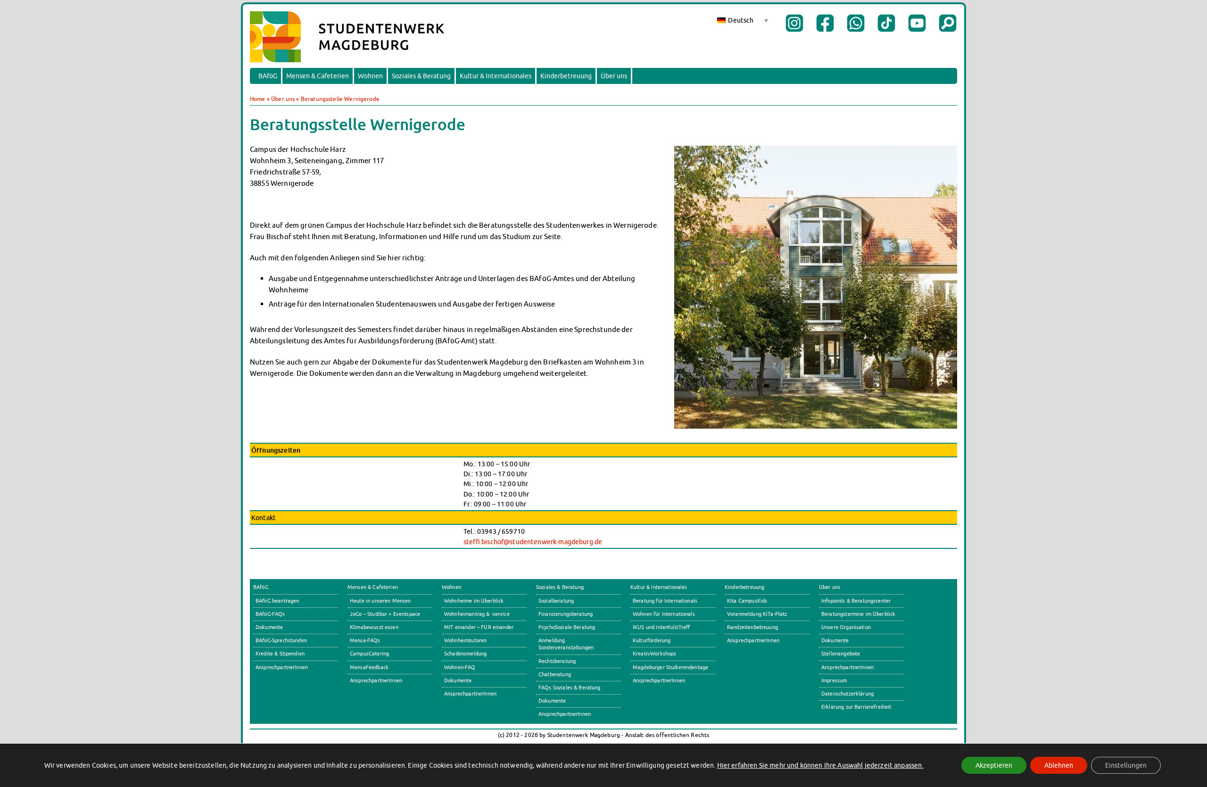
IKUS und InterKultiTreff (661, 627)
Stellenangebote (840, 653)
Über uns (614, 76)
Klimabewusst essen (374, 627)
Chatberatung (554, 674)
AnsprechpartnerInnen (282, 667)
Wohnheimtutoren (465, 640)
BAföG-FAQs (270, 614)
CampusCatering (369, 653)
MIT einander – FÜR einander (478, 627)
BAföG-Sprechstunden (281, 640)
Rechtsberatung (557, 661)
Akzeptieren (994, 765)
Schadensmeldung (465, 653)
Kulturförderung (651, 640)
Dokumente (269, 627)
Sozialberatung (556, 601)
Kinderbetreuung (566, 76)
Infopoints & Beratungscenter (856, 601)
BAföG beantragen (277, 601)
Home (257, 98)
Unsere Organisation (846, 627)
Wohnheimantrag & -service (477, 614)
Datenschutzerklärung (847, 693)
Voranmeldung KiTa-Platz (757, 614)
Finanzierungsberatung (565, 614)
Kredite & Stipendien (280, 653)
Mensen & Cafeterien (317, 76)
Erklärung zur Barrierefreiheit (856, 707)
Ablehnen (1058, 765)
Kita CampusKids (747, 601)
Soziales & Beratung (421, 76)
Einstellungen (1126, 765)
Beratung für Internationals (665, 601)
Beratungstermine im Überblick (858, 614)
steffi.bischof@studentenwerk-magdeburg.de (532, 542)
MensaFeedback (369, 667)
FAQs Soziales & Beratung (569, 687)
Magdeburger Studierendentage (670, 667)
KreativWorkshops (654, 653)
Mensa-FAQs (365, 640)
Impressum (834, 680)
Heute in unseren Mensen (380, 601)
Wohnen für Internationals (664, 614)
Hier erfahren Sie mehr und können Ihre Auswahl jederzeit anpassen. (820, 765)
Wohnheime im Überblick (474, 601)
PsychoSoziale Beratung (566, 627)
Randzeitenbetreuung (752, 627)
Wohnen (370, 76)
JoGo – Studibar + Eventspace (385, 614)
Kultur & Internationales (495, 76)
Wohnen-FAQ (460, 667)
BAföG (267, 76)
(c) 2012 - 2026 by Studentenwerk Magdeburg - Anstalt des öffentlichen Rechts (604, 734)
